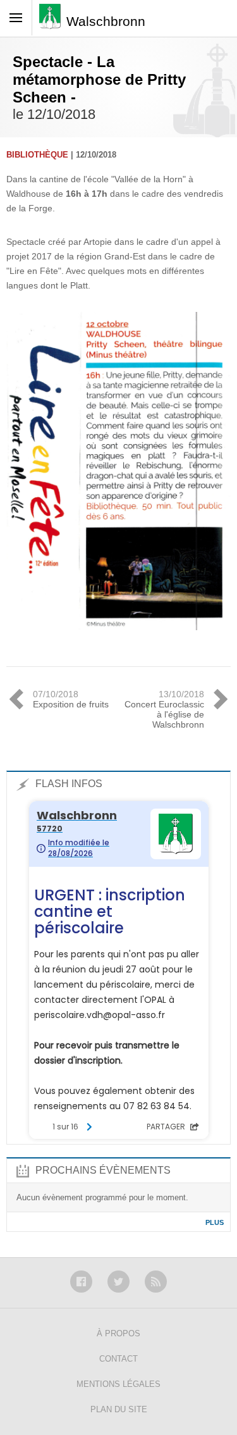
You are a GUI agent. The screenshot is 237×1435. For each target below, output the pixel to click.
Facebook (81, 1281)
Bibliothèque (37, 154)
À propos (118, 1333)
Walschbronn (105, 21)
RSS (156, 1281)
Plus (214, 1222)
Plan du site (118, 1409)
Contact (118, 1359)
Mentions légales (118, 1384)
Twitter (118, 1281)
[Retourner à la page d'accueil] (52, 20)
